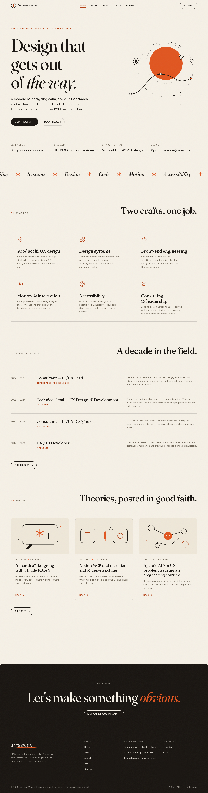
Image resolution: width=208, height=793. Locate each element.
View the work (23, 121)
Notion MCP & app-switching (139, 752)
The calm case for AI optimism (140, 757)
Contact (131, 5)
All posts (20, 611)
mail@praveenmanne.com (102, 714)
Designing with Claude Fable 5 (140, 747)
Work (94, 5)
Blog (118, 5)
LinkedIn (167, 747)
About (106, 5)
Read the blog (52, 121)
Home (83, 5)
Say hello (188, 5)
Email (165, 752)
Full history (22, 465)
